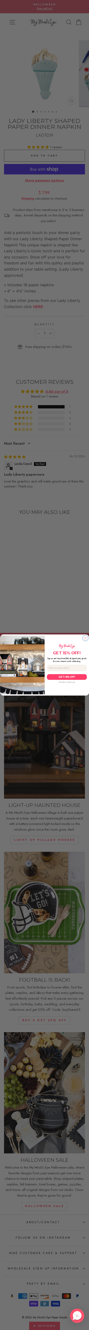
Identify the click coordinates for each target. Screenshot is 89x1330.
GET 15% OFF (67, 676)
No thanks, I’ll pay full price (67, 682)
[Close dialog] (85, 638)
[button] (77, 1316)
